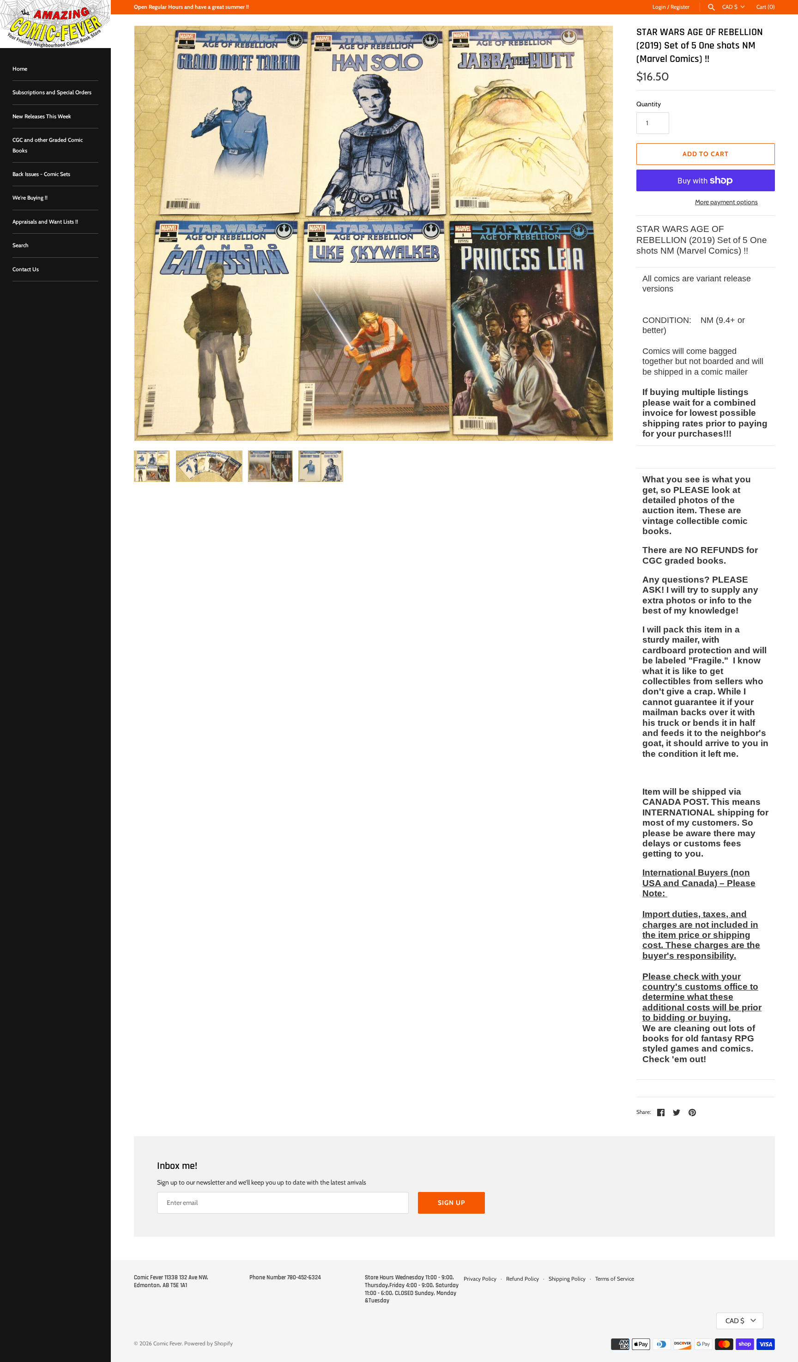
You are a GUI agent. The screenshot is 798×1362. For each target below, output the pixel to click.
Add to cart (706, 154)
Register (680, 7)
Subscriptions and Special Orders (51, 92)
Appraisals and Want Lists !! (45, 222)
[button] (593, 233)
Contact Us (25, 269)
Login (659, 7)
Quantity (648, 104)
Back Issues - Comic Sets (41, 174)
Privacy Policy (480, 1279)
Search (20, 245)
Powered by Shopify (208, 1343)
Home (19, 69)
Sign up (451, 1202)
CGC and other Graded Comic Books (47, 145)
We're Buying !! (30, 198)
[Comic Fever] (55, 24)
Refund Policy (522, 1279)
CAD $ (730, 7)
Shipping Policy (567, 1279)
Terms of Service (614, 1279)
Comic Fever (167, 1343)
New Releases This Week (41, 116)
